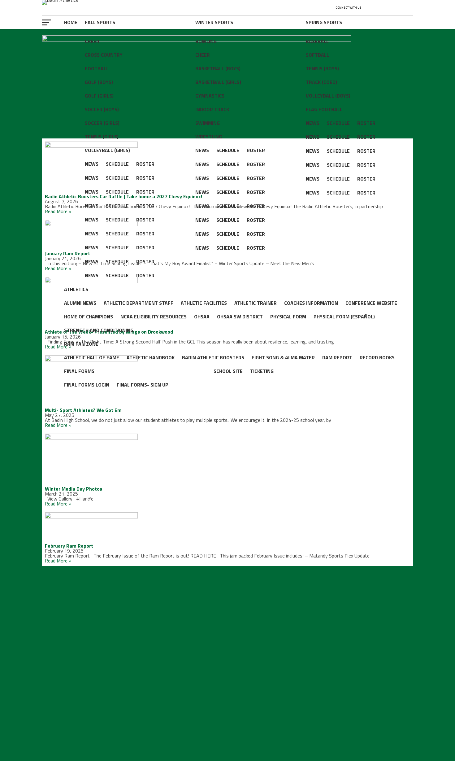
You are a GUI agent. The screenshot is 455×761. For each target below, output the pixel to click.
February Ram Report (69, 545)
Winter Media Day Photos (73, 488)
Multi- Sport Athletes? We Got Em (83, 410)
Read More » (58, 211)
